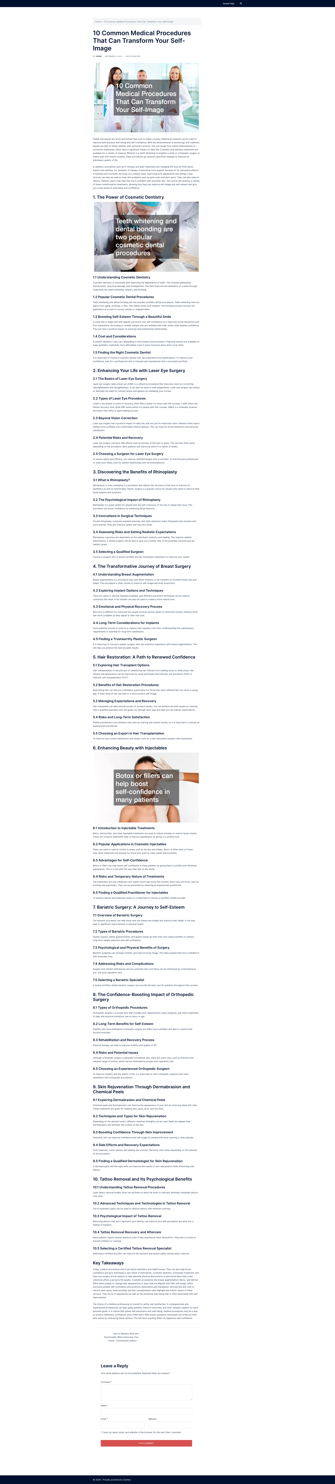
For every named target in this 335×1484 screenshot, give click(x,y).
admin (99, 56)
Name (104, 1405)
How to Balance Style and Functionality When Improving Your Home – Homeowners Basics (121, 1337)
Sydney (127, 1479)
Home (98, 21)
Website (152, 1419)
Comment (106, 1382)
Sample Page (228, 3)
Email (104, 1419)
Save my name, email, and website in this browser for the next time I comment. (142, 1432)
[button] (241, 3)
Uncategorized (133, 56)
